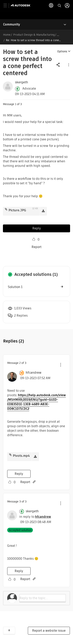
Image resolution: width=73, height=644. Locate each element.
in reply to (35, 516)
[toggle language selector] (51, 5)
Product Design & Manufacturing (34, 35)
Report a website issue (49, 630)
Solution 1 (15, 287)
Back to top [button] (9, 630)
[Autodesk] (21, 5)
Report (36, 247)
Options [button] (62, 51)
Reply (36, 228)
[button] (68, 64)
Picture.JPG (17, 210)
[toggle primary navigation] (7, 5)
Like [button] (33, 239)
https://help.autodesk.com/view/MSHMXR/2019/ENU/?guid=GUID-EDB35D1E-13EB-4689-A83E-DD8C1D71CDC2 (36, 402)
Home (7, 35)
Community (11, 24)
